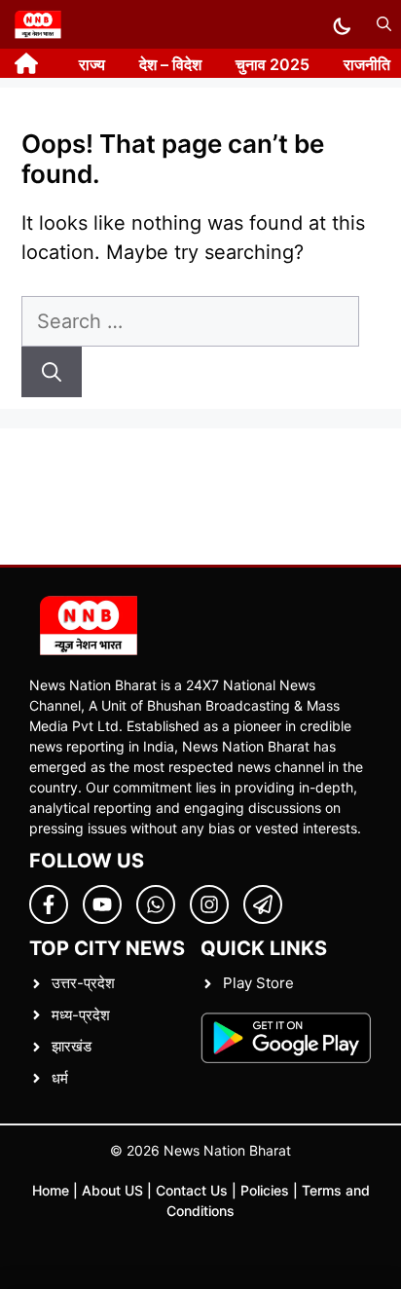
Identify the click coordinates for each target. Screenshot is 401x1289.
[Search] (51, 372)
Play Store (258, 983)
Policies (264, 1190)
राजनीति (367, 64)
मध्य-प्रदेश (81, 1015)
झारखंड (71, 1046)
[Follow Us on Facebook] (48, 904)
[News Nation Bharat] (37, 24)
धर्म (60, 1078)
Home (50, 1190)
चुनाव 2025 (273, 64)
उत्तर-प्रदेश (83, 983)
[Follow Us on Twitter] (102, 904)
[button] (384, 24)
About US (112, 1190)
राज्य (92, 64)
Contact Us (192, 1190)
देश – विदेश (170, 64)
